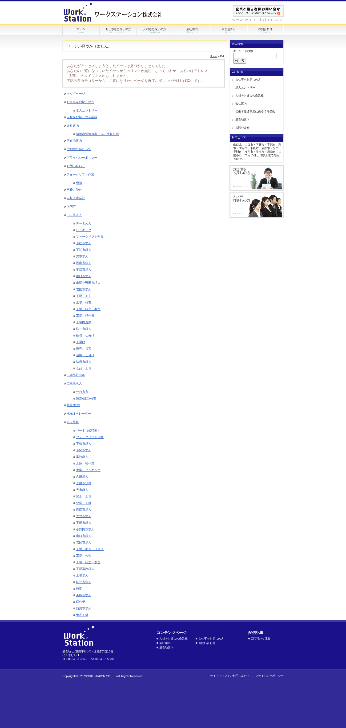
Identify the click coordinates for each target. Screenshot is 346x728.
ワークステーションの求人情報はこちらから (256, 178)
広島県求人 (74, 383)
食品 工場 (83, 368)
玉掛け (80, 342)
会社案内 (241, 103)
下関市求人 (83, 250)
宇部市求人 (83, 269)
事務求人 (82, 457)
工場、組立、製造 (88, 562)
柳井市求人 (83, 329)
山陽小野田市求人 (88, 282)
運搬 (79, 183)
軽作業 (80, 602)
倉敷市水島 (83, 483)
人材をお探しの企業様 (249, 95)
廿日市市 (82, 392)
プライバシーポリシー (82, 157)
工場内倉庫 (83, 322)
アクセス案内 (228, 30)
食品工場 (82, 615)
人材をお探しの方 (154, 30)
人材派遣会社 (76, 198)
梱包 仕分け (85, 335)
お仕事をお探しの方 (117, 30)
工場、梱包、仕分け (90, 549)
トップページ (76, 93)
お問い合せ (242, 127)
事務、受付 (74, 189)
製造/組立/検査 (86, 398)
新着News (73, 405)
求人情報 (73, 422)
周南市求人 (83, 263)
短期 (79, 588)
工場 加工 (83, 296)
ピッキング (83, 230)
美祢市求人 (83, 595)
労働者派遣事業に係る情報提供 (255, 111)
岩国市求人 (83, 289)
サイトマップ (218, 675)
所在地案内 (242, 119)
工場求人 (82, 575)
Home (213, 56)
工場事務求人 (85, 569)
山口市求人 (83, 276)
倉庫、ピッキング (88, 470)
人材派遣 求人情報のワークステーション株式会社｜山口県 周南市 (113, 12)
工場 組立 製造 (88, 309)
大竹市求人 (83, 516)
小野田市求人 (85, 529)
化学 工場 (83, 503)
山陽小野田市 (76, 375)
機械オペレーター (79, 413)
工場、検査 (83, 555)
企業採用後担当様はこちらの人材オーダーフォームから (258, 11)
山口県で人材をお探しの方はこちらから (256, 205)
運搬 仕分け (85, 355)
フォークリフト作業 (80, 174)
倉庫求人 (82, 476)
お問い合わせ (265, 30)
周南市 (71, 206)
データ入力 (83, 223)
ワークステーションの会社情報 (191, 30)
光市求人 (82, 256)
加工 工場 (83, 496)
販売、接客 (83, 348)
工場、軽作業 (85, 315)
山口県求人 (74, 215)
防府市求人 (83, 362)
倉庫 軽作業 (85, 463)
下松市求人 (83, 243)
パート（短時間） (88, 430)
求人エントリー (245, 87)
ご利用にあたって (79, 149)
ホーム (80, 30)
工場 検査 (83, 302)
